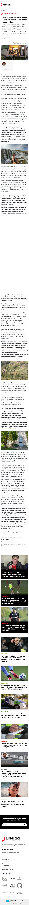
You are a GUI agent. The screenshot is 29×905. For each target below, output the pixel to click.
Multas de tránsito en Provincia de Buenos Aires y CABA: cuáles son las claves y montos (14, 745)
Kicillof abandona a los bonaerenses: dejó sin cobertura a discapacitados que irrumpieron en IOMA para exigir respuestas (14, 774)
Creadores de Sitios (18, 903)
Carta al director (6, 863)
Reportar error (6, 865)
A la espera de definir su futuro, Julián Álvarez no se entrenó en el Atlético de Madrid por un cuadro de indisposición (14, 600)
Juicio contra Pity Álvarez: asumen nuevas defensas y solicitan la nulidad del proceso (13, 574)
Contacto (4, 867)
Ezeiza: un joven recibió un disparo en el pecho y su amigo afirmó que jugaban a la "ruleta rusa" (13, 715)
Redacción (4, 862)
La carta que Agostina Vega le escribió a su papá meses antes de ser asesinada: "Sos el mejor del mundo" (13, 803)
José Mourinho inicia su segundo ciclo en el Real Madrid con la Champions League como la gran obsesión (13, 658)
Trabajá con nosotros (7, 869)
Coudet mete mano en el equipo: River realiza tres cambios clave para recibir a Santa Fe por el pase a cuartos (14, 628)
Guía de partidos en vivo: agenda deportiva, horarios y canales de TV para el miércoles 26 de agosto (14, 687)
